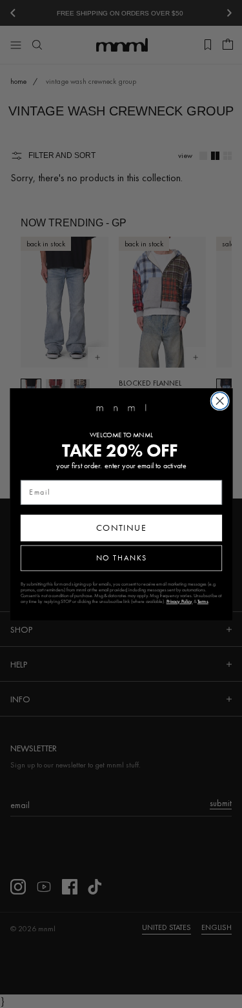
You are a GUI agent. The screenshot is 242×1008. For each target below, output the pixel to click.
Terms (202, 601)
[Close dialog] (219, 401)
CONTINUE (121, 527)
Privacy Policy (179, 601)
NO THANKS (121, 557)
